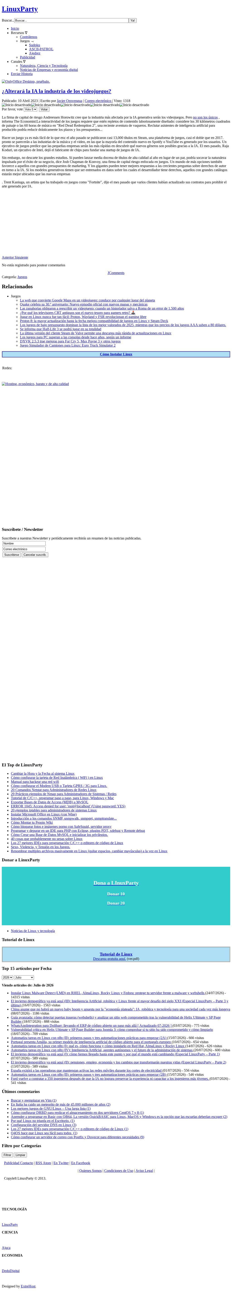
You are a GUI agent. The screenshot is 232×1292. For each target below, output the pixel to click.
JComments (116, 273)
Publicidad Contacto (18, 1163)
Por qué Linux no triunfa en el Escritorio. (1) (43, 1121)
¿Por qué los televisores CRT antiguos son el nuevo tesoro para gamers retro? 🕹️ (77, 313)
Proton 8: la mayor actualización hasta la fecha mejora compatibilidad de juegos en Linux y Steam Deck (94, 321)
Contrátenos (28, 37)
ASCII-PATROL (41, 49)
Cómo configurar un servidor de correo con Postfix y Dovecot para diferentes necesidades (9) (77, 1137)
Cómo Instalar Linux (116, 354)
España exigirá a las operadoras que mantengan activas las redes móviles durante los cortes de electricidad (86, 1070)
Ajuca (6, 1248)
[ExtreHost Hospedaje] (35, 384)
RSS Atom (43, 1163)
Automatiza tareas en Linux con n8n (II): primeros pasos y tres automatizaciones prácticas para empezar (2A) (89, 1038)
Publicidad (27, 57)
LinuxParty (20, 9)
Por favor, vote (12, 109)
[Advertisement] (116, 223)
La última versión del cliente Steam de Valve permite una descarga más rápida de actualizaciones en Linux (95, 333)
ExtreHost (28, 1286)
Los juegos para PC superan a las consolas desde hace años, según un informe (75, 337)
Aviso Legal (144, 1171)
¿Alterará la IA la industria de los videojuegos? (56, 91)
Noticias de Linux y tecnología (33, 931)
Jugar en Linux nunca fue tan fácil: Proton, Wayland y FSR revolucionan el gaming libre (83, 317)
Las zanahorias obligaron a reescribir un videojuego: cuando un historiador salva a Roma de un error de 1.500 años (102, 308)
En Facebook (80, 1163)
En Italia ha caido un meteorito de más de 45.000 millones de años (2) (60, 1104)
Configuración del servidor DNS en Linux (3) (43, 1125)
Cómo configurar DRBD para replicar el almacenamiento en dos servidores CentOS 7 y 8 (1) (77, 1113)
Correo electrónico (98, 101)
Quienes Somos (90, 1171)
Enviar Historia (22, 74)
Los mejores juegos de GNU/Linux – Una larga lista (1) (51, 1108)
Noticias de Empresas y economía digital (49, 70)
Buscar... (8, 20)
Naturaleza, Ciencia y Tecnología (44, 66)
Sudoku (34, 45)
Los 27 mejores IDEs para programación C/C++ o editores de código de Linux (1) (69, 1129)
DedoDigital (10, 1271)
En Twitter (61, 1163)
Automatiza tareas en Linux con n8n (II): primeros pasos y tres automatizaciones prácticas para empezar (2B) (89, 1074)
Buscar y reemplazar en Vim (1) (33, 1100)
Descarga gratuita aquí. (109, 959)
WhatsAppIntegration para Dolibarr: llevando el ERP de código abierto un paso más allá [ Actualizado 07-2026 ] (91, 1025)
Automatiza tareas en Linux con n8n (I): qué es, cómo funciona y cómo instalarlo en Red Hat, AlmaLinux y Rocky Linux (98, 1046)
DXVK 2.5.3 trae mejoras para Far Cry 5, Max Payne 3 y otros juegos (70, 341)
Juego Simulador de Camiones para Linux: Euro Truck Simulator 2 (68, 345)
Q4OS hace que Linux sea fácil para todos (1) (44, 1133)
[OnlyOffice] (26, 81)
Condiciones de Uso (118, 1171)
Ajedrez (34, 53)
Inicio (15, 28)
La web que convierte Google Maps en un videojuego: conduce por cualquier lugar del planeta (87, 300)
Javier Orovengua (69, 101)
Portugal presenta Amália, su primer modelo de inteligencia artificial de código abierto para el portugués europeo (91, 1042)
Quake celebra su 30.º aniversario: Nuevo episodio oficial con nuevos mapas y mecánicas (83, 304)
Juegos (22, 277)
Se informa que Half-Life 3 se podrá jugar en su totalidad (60, 329)
